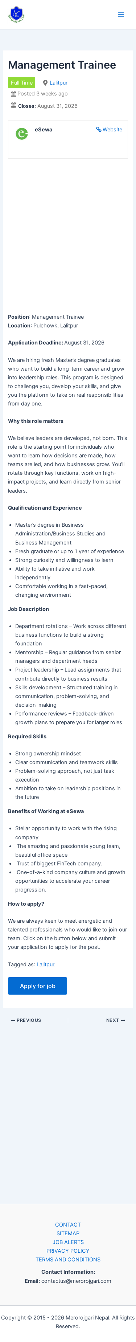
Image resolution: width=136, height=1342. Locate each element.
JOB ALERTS (68, 1242)
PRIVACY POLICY (68, 1251)
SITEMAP (68, 1233)
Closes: (27, 106)
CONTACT (68, 1224)
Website (112, 129)
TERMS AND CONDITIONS (68, 1259)
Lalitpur (58, 82)
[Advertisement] (68, 237)
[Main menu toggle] (121, 14)
